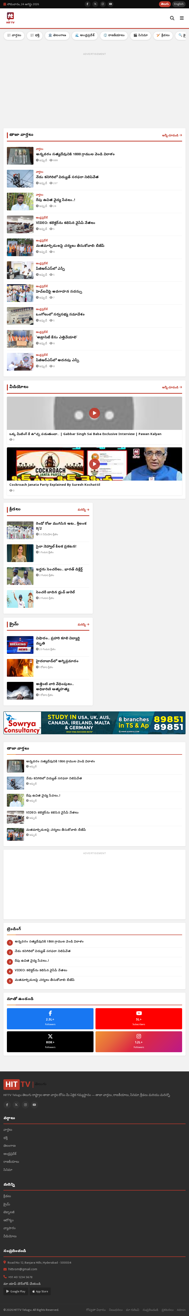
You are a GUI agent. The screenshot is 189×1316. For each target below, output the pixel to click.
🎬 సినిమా (140, 35)
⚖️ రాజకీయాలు (114, 35)
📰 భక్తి (34, 35)
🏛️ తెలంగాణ (57, 35)
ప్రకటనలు (167, 1310)
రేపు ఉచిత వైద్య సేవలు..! (43, 796)
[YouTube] (34, 1105)
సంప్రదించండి (150, 1310)
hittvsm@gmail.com (22, 1270)
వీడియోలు (9, 1237)
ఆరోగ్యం (8, 1221)
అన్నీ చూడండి (170, 135)
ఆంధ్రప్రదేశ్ (9, 1154)
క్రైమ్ (6, 1205)
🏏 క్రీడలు (163, 35)
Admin (181, 1310)
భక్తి (5, 1138)
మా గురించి (132, 1310)
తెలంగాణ (9, 1146)
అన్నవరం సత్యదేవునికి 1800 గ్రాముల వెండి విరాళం (60, 762)
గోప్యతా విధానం (96, 1310)
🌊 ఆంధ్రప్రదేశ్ (84, 35)
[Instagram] (25, 1105)
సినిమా (7, 1170)
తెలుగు (165, 4)
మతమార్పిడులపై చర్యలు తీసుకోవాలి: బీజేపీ (56, 830)
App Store (42, 1291)
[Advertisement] (94, 91)
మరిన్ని (82, 509)
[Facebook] (7, 1105)
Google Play (17, 1291)
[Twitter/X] (16, 1105)
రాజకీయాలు (11, 1162)
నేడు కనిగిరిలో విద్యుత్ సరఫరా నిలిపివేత (54, 779)
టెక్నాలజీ (9, 1212)
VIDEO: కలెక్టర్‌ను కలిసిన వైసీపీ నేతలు (52, 813)
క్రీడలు (7, 1196)
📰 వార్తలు (14, 35)
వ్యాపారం (9, 1228)
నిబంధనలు (116, 1310)
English (179, 4)
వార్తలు (7, 1130)
